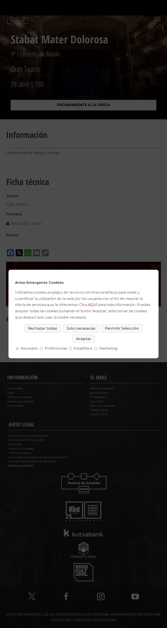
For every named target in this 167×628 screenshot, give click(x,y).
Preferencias (56, 348)
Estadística (83, 348)
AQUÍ (92, 305)
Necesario (29, 348)
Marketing (108, 348)
